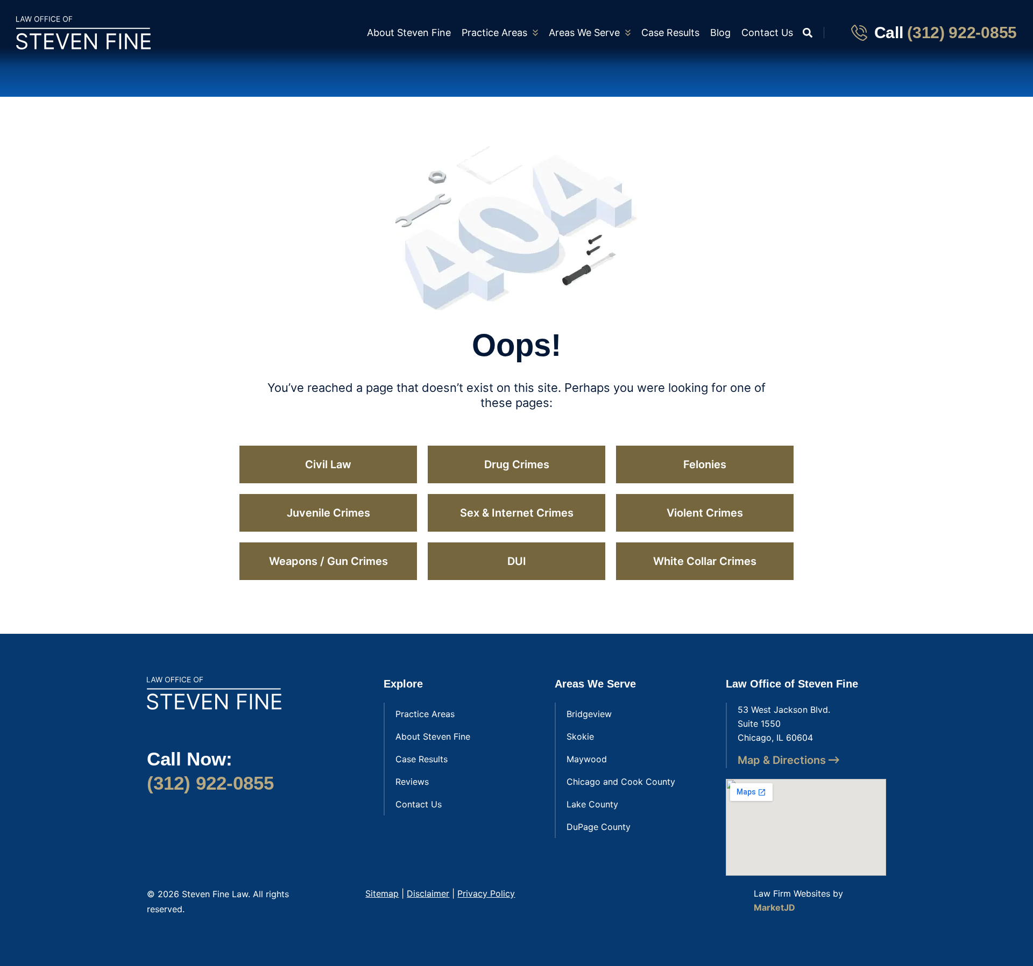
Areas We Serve (584, 32)
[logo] (83, 32)
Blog (720, 32)
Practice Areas (494, 32)
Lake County (592, 804)
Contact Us (767, 32)
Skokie (580, 736)
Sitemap (382, 893)
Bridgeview (589, 714)
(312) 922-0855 (962, 32)
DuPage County (599, 826)
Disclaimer (428, 893)
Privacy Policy (486, 893)
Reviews (412, 781)
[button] (807, 32)
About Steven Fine (409, 32)
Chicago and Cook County (621, 781)
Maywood (587, 759)
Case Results (670, 32)
